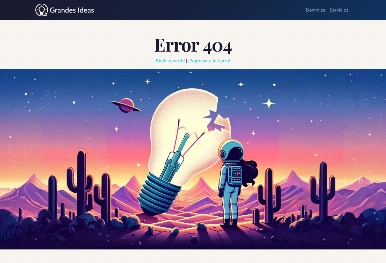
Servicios (339, 10)
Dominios (315, 10)
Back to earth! (170, 61)
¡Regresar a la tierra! (209, 61)
